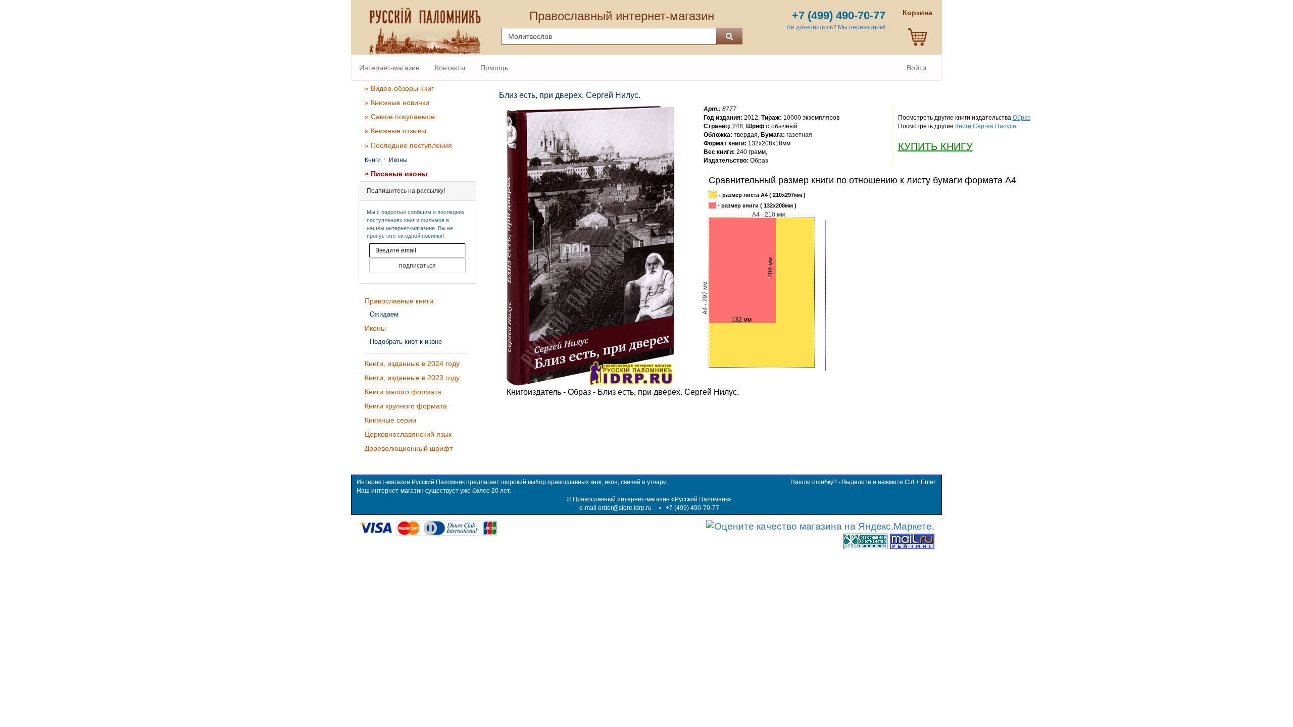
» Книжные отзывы (395, 131)
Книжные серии (390, 420)
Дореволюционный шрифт (409, 448)
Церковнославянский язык (408, 434)
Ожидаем (384, 314)
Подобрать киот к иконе (406, 341)
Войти (916, 68)
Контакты (450, 68)
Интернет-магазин (389, 68)
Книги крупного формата (406, 406)
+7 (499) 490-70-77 (692, 507)
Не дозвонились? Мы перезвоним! (835, 27)
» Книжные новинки (397, 102)
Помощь (494, 68)
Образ (1022, 117)
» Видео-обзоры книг (399, 88)
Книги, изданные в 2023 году (412, 378)
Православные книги (399, 301)
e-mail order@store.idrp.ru (615, 507)
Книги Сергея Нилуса (985, 126)
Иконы (398, 160)
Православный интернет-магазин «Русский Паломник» (652, 499)
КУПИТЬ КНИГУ (935, 146)
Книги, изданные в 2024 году (412, 363)
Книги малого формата (403, 392)
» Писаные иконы (396, 174)
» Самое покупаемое (400, 117)
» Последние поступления (408, 145)
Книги (373, 160)
